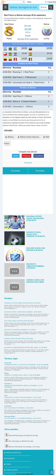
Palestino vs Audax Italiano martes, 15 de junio (22, 397)
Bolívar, (11, 137)
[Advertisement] (28, 194)
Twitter (16, 156)
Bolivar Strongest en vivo (23, 7)
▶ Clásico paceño (11, 470)
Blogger (36, 474)
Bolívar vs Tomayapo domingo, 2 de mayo (20, 329)
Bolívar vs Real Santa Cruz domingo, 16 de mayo (23, 312)
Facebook (38, 156)
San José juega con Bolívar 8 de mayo (19, 321)
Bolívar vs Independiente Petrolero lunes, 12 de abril (25, 347)
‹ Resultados (15, 171)
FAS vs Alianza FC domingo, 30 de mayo (19, 408)
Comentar (28, 163)
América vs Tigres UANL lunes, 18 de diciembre (22, 375)
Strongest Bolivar (9, 416)
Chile (5, 395)
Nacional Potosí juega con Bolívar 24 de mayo (22, 303)
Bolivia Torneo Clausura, (30, 137)
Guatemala (7, 363)
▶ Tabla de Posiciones (12, 452)
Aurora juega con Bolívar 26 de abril (18, 338)
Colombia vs (8, 383)
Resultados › (41, 171)
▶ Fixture (7, 464)
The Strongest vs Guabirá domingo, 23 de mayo (22, 418)
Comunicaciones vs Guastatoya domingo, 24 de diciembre (26, 364)
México (6, 373)
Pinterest (26, 156)
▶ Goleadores (9, 458)
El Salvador (8, 406)
